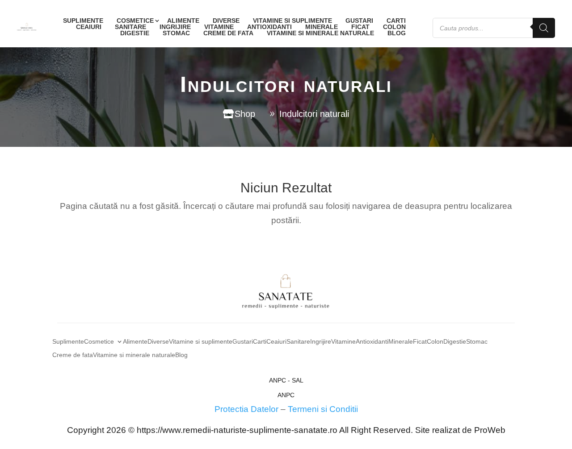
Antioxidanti (269, 27)
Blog (396, 33)
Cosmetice (135, 20)
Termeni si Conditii (323, 409)
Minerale (321, 27)
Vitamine (219, 27)
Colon (394, 27)
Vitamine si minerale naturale (320, 33)
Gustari (359, 20)
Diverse (226, 20)
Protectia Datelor (246, 409)
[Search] (544, 28)
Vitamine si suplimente (292, 20)
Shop (245, 114)
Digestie (134, 33)
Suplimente (83, 20)
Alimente (183, 20)
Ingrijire (175, 27)
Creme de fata (228, 33)
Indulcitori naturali (314, 114)
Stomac (176, 33)
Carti (396, 20)
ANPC (286, 395)
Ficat (360, 27)
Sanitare (130, 27)
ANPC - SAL (286, 380)
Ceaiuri (88, 27)
